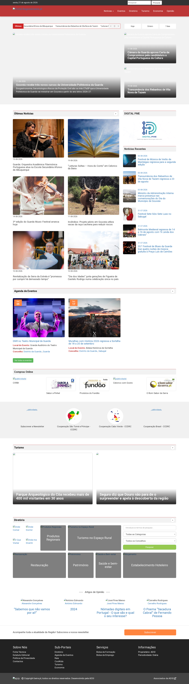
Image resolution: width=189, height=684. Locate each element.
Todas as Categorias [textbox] (136, 534)
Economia (158, 11)
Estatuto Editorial (21, 655)
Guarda (46, 351)
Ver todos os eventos (23, 360)
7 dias (167, 26)
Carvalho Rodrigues (157, 603)
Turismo (145, 11)
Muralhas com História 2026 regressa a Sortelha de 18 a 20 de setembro (94, 342)
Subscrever (150, 632)
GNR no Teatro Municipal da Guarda (32, 341)
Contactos (18, 661)
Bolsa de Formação (105, 652)
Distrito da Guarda (32, 351)
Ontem (150, 26)
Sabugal (102, 351)
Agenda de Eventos (25, 291)
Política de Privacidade (24, 658)
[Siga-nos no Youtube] (169, 3)
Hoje (132, 26)
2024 (73, 609)
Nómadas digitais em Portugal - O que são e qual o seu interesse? (115, 612)
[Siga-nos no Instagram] (174, 3)
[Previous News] (111, 26)
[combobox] (149, 534)
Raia (57, 658)
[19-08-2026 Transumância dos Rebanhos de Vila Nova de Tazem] (150, 70)
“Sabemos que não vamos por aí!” (32, 610)
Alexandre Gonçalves (32, 603)
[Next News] (118, 26)
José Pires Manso (115, 603)
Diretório (133, 11)
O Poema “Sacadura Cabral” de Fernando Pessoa (157, 612)
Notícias (108, 11)
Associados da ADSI (164, 678)
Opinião (170, 11)
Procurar (156, 3)
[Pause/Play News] (114, 26)
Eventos (121, 11)
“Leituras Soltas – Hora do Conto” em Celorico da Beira (105, 26)
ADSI (91, 678)
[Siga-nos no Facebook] (165, 3)
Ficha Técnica (19, 652)
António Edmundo (73, 603)
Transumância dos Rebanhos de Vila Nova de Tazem (59, 26)
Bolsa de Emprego (105, 655)
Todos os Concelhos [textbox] (136, 541)
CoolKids (59, 661)
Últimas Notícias (23, 113)
